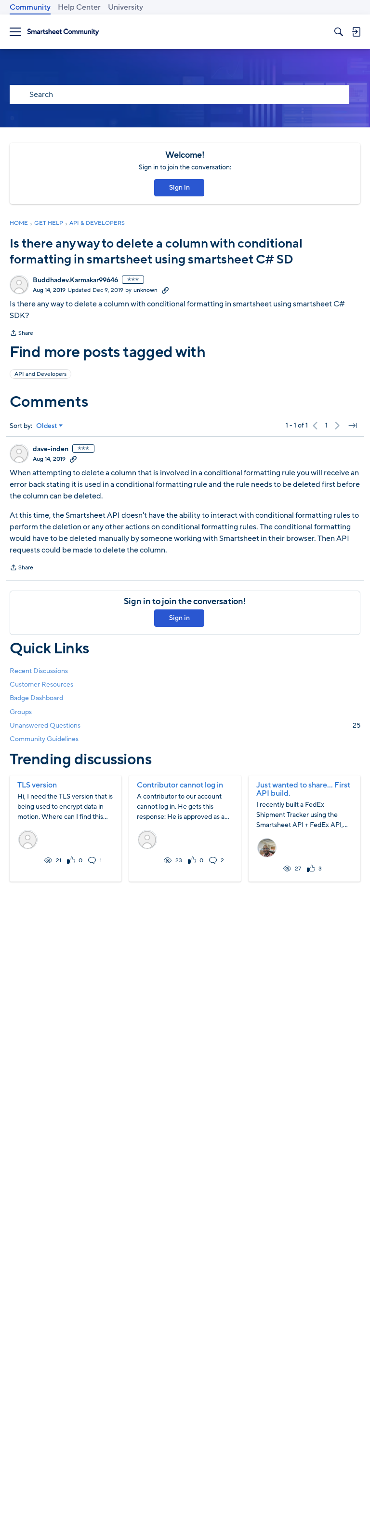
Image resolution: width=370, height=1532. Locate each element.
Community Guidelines (44, 739)
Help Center (79, 7)
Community (30, 7)
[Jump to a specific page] (352, 425)
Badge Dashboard (36, 698)
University (125, 7)
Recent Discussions (39, 671)
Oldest (46, 426)
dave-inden (50, 449)
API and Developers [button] (40, 374)
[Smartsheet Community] (63, 32)
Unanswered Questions (185, 725)
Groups (21, 712)
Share (21, 334)
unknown (145, 290)
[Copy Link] (165, 290)
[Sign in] (356, 31)
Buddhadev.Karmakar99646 (75, 280)
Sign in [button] (179, 187)
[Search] (338, 31)
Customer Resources (41, 684)
